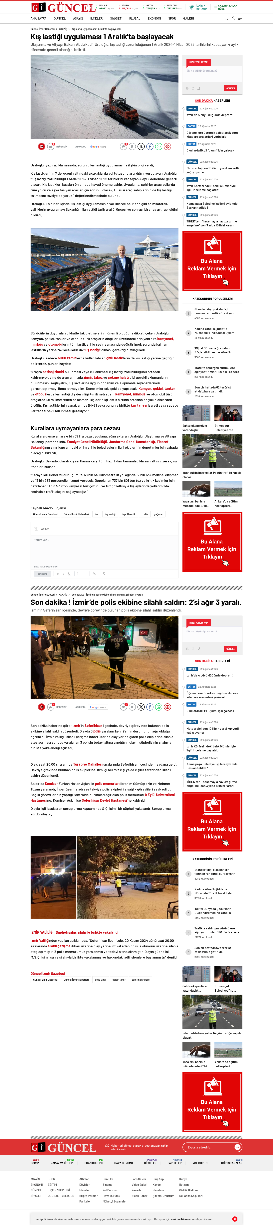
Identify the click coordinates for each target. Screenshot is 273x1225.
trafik (145, 514)
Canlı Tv (108, 1179)
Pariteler (175, 1162)
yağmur (158, 514)
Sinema (107, 1184)
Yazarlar (137, 1190)
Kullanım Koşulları (190, 1195)
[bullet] (84, 573)
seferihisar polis (140, 979)
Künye (183, 1179)
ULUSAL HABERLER (61, 1195)
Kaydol (157, 1184)
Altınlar (84, 1179)
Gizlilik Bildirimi (188, 1190)
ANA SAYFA (38, 18)
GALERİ (188, 18)
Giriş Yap (158, 1179)
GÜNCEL (60, 18)
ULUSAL (134, 18)
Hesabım (158, 1190)
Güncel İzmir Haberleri (76, 514)
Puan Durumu (94, 1162)
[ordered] (79, 573)
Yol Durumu (201, 1163)
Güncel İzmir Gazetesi (43, 28)
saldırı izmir (119, 979)
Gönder (42, 574)
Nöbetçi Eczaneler (115, 1201)
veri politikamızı (181, 1219)
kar (97, 514)
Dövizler (84, 1184)
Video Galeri (139, 1184)
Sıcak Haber (139, 1195)
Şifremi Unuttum (163, 1195)
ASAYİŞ (78, 18)
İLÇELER (96, 18)
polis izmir (100, 979)
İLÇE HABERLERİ (59, 1190)
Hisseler (150, 1162)
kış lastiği (110, 514)
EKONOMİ (154, 18)
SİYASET (116, 18)
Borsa (35, 1162)
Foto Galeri (139, 1179)
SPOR (172, 18)
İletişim (184, 1184)
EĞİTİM (52, 1184)
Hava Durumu (123, 1163)
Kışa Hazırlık (129, 514)
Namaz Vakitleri (62, 1162)
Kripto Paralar (231, 1162)
